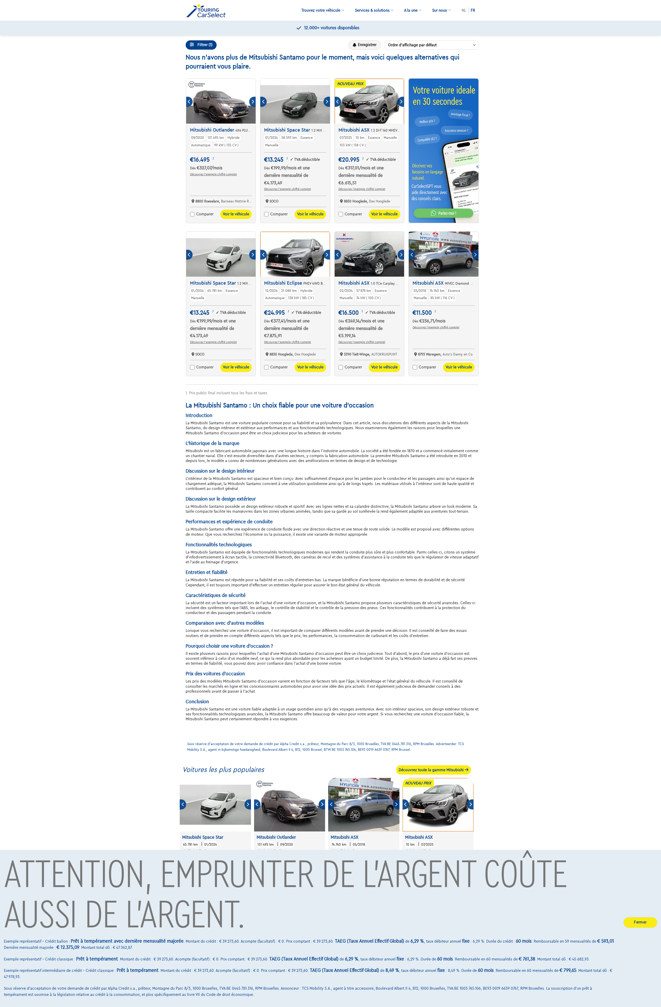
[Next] (252, 102)
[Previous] (189, 102)
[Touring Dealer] (208, 10)
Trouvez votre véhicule (320, 10)
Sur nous (439, 10)
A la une (411, 10)
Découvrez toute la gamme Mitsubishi (432, 770)
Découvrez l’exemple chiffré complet (213, 174)
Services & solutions (372, 10)
